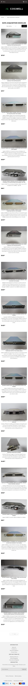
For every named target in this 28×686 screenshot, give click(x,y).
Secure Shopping (14, 658)
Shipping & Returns (14, 656)
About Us (14, 647)
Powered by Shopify (18, 680)
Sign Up (24, 669)
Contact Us (14, 648)
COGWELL (9, 680)
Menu (4, 1)
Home (2, 17)
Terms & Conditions (14, 650)
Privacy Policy (14, 652)
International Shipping (14, 659)
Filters (24, 26)
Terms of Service (9, 676)
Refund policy (18, 676)
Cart (26, 1)
